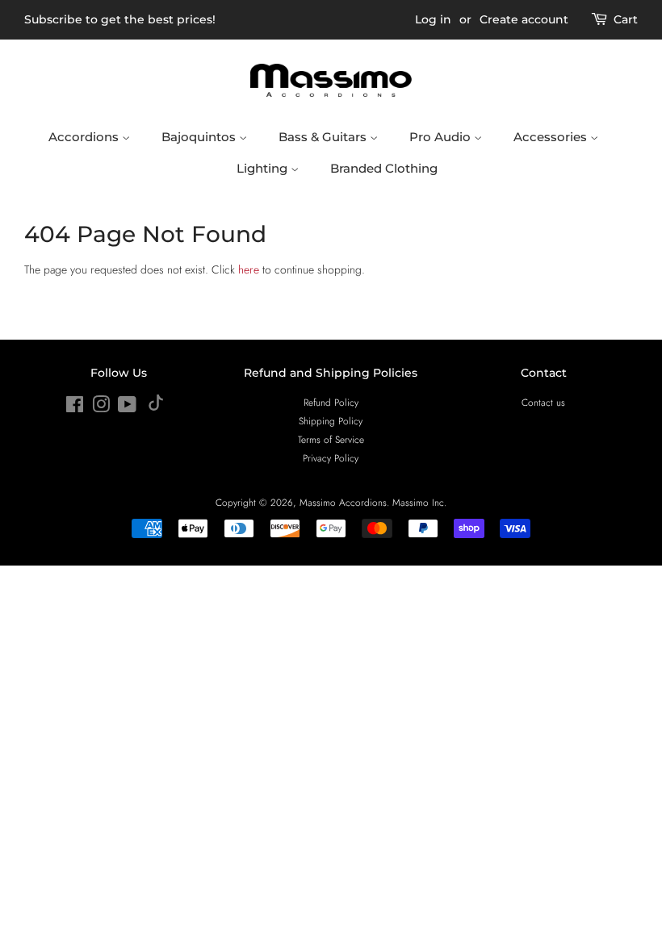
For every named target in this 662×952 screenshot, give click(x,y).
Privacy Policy (330, 458)
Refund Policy (331, 402)
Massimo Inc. (419, 502)
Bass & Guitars (324, 136)
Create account (524, 19)
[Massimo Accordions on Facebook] (74, 408)
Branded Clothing (384, 168)
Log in (433, 19)
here (248, 269)
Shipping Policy (330, 421)
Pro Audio (441, 136)
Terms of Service (331, 439)
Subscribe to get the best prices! (120, 19)
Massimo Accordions (343, 502)
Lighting (264, 168)
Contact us (543, 402)
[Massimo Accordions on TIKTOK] (156, 407)
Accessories (551, 136)
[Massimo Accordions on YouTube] (127, 408)
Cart (626, 19)
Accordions (85, 136)
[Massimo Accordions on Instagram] (101, 408)
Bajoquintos (200, 136)
